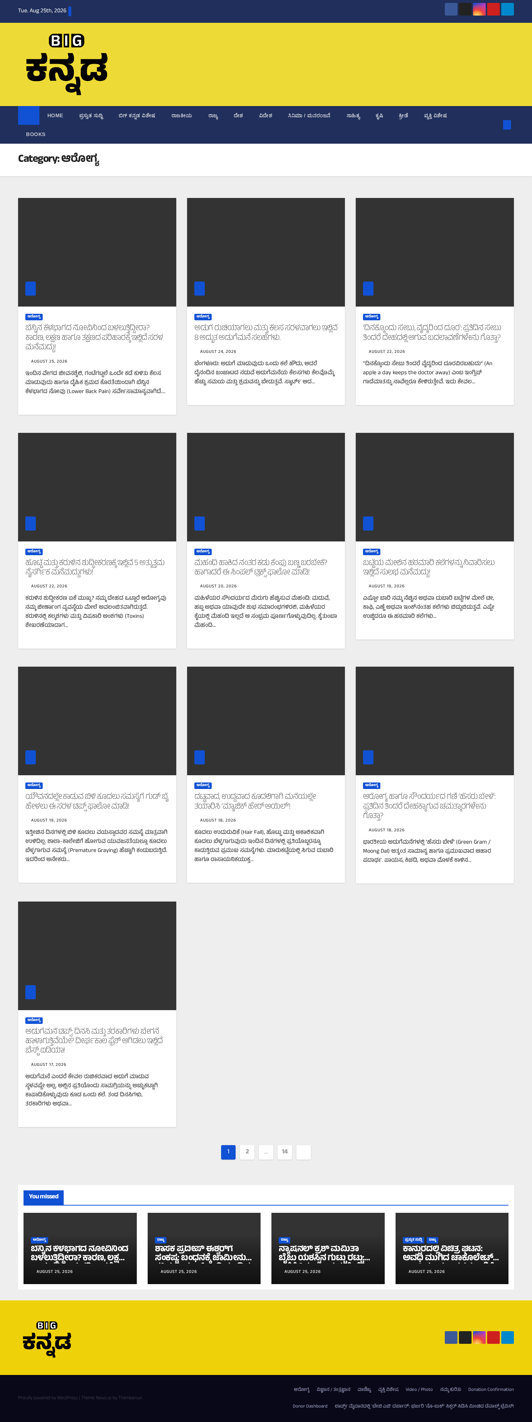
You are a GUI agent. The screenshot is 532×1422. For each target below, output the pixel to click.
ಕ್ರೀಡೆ (403, 115)
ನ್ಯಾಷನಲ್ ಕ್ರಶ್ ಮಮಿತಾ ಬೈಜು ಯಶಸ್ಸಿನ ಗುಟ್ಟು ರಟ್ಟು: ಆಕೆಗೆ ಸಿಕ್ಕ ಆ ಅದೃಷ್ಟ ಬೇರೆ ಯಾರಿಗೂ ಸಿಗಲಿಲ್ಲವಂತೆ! (321, 1263)
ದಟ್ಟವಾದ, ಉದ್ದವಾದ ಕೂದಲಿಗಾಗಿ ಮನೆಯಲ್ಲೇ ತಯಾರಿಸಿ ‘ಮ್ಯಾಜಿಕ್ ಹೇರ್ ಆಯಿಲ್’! (255, 802)
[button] (495, 125)
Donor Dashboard (310, 1407)
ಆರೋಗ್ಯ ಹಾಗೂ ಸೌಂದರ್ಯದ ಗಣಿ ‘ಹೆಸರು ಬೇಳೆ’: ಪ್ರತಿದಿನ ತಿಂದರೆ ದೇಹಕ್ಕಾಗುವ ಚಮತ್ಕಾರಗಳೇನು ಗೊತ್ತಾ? (429, 807)
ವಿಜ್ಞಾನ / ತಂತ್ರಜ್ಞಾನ (333, 1390)
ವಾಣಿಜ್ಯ (364, 1390)
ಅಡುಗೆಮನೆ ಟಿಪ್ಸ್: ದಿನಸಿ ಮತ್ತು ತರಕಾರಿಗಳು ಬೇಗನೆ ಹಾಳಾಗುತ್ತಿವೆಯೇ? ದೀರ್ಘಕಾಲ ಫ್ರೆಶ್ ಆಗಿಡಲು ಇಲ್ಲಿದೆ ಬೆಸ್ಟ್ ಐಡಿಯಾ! (93, 1042)
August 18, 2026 (218, 820)
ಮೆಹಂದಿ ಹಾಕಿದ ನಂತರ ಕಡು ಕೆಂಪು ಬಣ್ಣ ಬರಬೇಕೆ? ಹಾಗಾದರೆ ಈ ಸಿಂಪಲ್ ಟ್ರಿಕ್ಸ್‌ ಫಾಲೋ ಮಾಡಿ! (260, 568)
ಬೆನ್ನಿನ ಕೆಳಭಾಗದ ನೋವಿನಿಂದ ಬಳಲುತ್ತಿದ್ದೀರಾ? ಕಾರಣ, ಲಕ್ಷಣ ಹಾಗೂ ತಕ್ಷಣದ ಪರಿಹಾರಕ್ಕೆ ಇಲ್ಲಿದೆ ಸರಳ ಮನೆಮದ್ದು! (94, 338)
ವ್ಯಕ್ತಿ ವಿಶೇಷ (435, 115)
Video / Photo (419, 1390)
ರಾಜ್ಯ (213, 115)
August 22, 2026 (387, 352)
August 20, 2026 (218, 586)
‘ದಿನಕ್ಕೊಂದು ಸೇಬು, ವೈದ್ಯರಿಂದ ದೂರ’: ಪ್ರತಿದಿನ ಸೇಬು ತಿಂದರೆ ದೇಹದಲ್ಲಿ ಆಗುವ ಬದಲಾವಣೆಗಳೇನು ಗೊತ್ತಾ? (432, 333)
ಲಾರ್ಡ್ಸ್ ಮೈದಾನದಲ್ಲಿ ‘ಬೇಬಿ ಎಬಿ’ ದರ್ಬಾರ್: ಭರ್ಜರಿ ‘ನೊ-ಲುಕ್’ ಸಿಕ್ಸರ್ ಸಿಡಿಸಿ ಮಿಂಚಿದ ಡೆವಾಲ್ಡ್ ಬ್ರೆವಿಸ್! (424, 1407)
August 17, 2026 (49, 1065)
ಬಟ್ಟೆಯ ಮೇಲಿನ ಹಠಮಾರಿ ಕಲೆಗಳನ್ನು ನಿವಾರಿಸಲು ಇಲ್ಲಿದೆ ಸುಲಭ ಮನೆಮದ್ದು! (428, 568)
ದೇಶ (238, 115)
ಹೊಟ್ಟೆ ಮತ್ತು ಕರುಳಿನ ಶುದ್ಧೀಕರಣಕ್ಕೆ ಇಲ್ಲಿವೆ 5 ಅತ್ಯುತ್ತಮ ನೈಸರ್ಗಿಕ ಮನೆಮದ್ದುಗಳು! (94, 568)
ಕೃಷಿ (379, 115)
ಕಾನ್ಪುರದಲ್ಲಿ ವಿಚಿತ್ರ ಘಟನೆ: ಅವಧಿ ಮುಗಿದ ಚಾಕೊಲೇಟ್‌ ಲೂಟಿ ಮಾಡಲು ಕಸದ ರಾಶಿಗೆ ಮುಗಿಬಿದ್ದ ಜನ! (448, 1263)
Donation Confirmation (491, 1390)
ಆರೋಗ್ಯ (34, 317)
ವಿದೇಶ (266, 115)
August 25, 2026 (49, 362)
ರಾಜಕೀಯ (182, 115)
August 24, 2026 (218, 352)
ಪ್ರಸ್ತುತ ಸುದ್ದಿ (91, 115)
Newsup (103, 1398)
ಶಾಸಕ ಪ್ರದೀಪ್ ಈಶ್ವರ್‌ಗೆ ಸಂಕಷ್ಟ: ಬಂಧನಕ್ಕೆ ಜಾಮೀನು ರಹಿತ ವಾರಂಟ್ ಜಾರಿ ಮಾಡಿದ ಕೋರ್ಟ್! (202, 1263)
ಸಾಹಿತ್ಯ (353, 115)
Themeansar (130, 1398)
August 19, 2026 (387, 586)
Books (36, 134)
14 (285, 1152)
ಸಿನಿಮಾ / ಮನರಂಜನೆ (309, 115)
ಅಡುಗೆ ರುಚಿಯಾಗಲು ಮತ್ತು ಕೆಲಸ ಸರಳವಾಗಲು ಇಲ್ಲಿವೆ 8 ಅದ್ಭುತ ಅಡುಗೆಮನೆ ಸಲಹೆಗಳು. (265, 333)
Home (55, 115)
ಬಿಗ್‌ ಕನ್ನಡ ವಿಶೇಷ (137, 115)
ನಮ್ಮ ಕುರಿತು (450, 1390)
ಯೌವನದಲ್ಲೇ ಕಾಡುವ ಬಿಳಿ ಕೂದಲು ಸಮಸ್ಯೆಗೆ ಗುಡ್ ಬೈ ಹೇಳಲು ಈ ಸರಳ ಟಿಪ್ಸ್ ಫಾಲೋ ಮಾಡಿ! (96, 802)
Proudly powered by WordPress (48, 1398)
